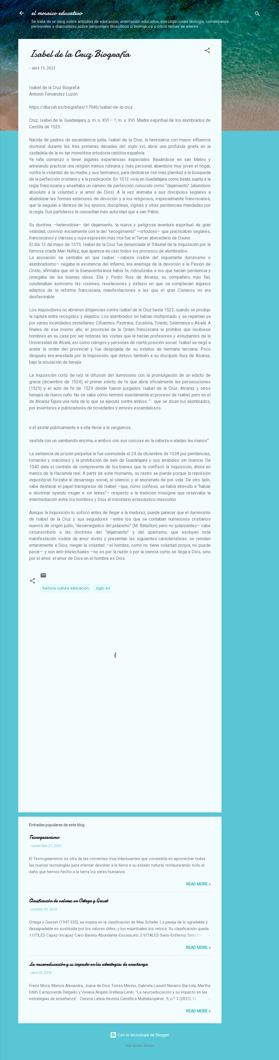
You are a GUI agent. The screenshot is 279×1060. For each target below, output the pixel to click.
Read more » (198, 884)
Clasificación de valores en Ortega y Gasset (68, 900)
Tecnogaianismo (44, 837)
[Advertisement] (252, 120)
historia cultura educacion (66, 588)
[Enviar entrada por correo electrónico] (43, 577)
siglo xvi (103, 588)
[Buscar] (257, 15)
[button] (207, 51)
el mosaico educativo (56, 12)
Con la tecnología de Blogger (143, 1034)
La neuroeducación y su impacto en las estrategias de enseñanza (88, 964)
